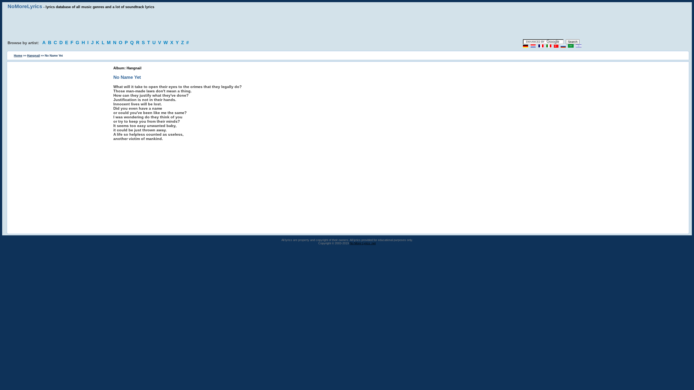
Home (18, 55)
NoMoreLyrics (25, 6)
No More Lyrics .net (363, 243)
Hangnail (33, 55)
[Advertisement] (347, 24)
